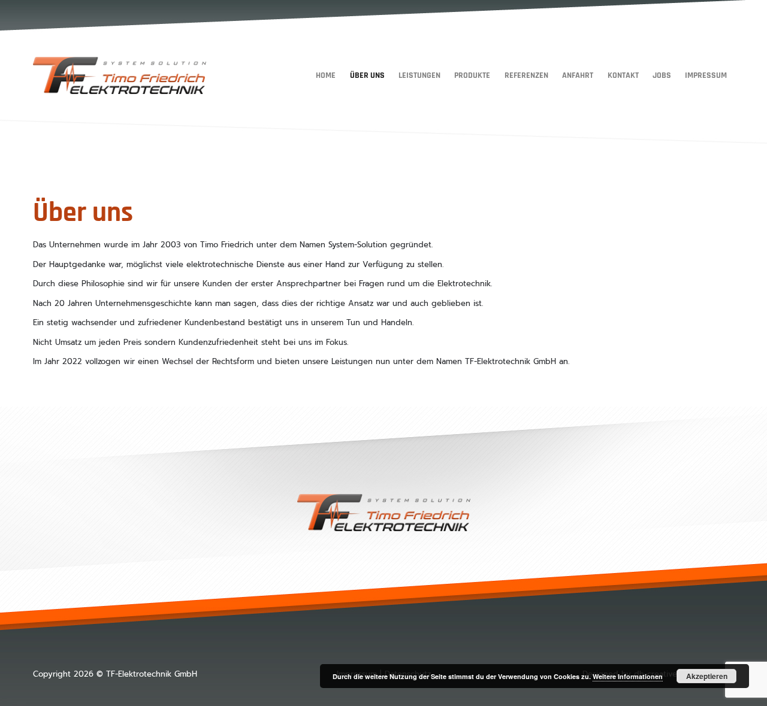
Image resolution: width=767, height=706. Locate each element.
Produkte (472, 75)
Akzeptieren (706, 676)
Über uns (367, 75)
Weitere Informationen (628, 676)
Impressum (706, 75)
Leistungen (419, 75)
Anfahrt (577, 75)
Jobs (662, 75)
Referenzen (526, 75)
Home (326, 75)
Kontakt (623, 75)
